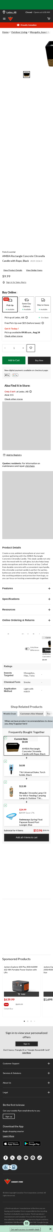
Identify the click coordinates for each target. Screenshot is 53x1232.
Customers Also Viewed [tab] (31, 713)
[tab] (10, 304)
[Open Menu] (4, 19)
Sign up (8, 1116)
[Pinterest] (33, 1158)
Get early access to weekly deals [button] (25, 1229)
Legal (5, 1092)
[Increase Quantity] (23, 348)
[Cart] (49, 19)
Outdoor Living (19, 32)
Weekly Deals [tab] (9, 713)
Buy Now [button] (39, 360)
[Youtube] (26, 1158)
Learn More (8, 1136)
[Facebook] (5, 1158)
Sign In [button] (26, 1044)
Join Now (26, 1053)
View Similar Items (34, 270)
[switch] (29, 649)
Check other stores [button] (14, 336)
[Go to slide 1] (26, 74)
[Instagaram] (19, 1158)
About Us (7, 1083)
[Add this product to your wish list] (31, 348)
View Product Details (12, 270)
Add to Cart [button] (14, 360)
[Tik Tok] (39, 1158)
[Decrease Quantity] (4, 348)
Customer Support (11, 1063)
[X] (12, 1158)
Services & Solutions (12, 1073)
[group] (9, 1004)
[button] (26, 317)
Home (5, 32)
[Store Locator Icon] (4, 12)
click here (29, 466)
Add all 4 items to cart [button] (26, 837)
